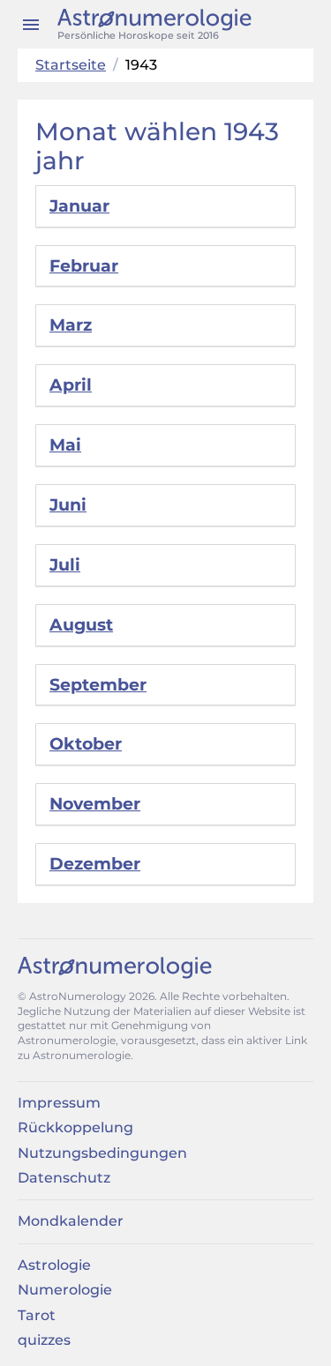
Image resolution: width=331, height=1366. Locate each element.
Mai (65, 445)
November (94, 804)
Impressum (59, 1102)
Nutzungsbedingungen (102, 1153)
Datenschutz (64, 1177)
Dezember (94, 864)
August (81, 625)
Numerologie (65, 1289)
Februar (83, 266)
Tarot (37, 1315)
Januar (79, 206)
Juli (64, 565)
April (70, 385)
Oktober (85, 744)
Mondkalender (71, 1221)
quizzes (44, 1340)
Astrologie (54, 1265)
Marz (70, 325)
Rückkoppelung (75, 1127)
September (98, 685)
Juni (68, 505)
